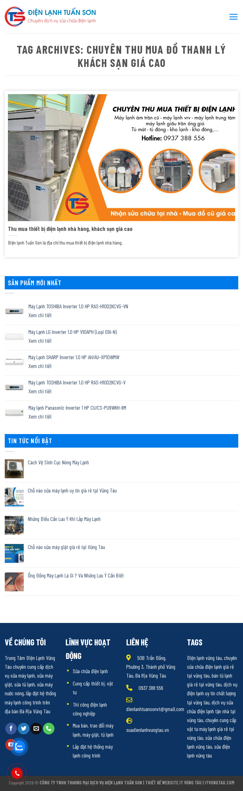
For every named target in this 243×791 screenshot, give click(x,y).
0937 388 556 (151, 687)
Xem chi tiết (40, 314)
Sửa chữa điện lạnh (90, 670)
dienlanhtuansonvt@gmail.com (155, 708)
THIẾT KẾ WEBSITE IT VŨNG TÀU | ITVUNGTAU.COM (189, 782)
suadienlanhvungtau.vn (147, 729)
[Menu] (233, 17)
